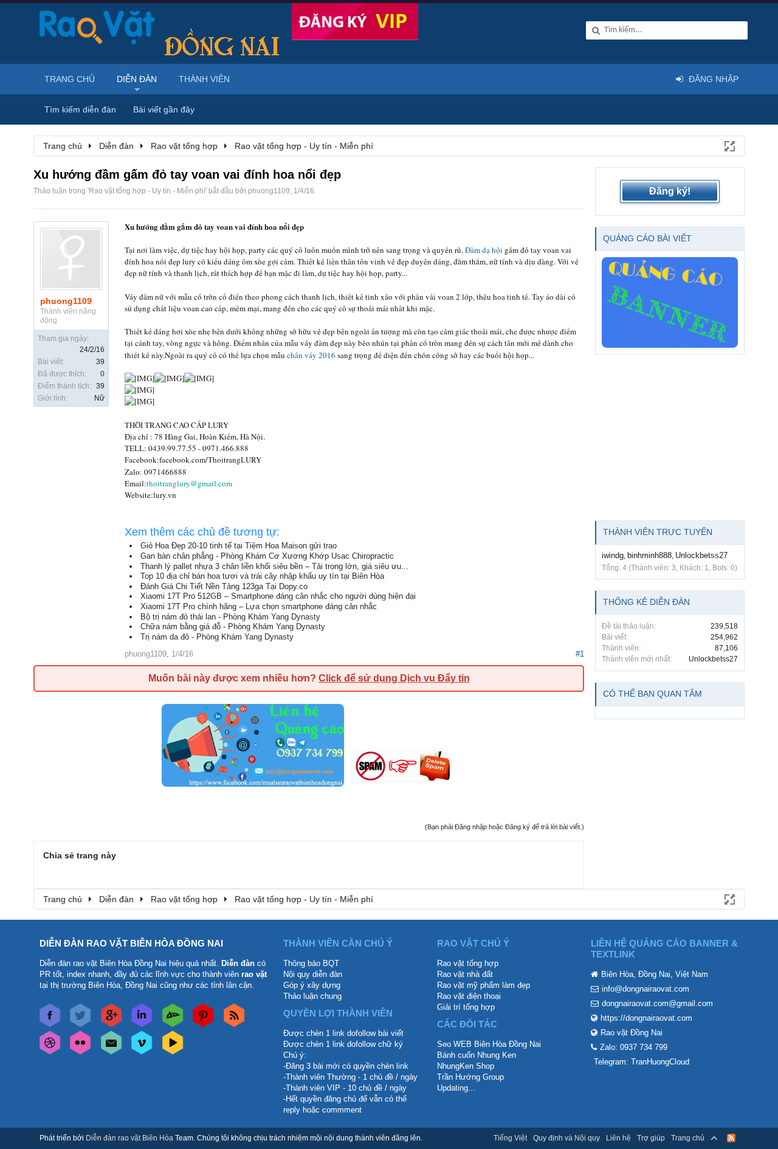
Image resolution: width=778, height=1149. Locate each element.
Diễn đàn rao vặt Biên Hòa (129, 1138)
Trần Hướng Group (470, 1077)
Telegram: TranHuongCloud (641, 1061)
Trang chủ (69, 79)
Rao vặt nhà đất (465, 974)
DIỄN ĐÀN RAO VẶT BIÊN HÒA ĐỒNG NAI (131, 943)
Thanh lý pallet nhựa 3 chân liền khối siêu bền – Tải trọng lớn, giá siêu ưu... (274, 566)
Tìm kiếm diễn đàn (80, 109)
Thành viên (204, 79)
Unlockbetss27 (701, 555)
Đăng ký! (669, 191)
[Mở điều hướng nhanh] (729, 145)
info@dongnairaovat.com (645, 988)
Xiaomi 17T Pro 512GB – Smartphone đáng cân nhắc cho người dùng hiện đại (278, 596)
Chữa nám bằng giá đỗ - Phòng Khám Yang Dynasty (232, 626)
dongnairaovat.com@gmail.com (657, 1003)
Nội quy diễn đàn (312, 974)
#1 (580, 653)
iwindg (613, 555)
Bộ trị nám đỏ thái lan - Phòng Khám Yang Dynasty (230, 616)
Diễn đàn (137, 79)
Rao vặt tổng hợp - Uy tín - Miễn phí (147, 191)
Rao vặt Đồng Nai (632, 1032)
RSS (731, 1138)
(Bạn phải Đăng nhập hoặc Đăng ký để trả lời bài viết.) (504, 826)
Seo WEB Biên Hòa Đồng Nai (489, 1044)
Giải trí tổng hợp (466, 1007)
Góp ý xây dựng (311, 985)
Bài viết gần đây (163, 109)
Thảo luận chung (312, 996)
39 (100, 361)
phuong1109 (269, 191)
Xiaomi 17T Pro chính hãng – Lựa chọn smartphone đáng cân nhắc (258, 606)
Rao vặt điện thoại (469, 996)
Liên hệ (618, 1138)
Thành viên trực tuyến (657, 532)
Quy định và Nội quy (566, 1138)
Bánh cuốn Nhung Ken (476, 1055)
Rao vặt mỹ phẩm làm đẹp (483, 985)
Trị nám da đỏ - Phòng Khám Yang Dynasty (217, 636)
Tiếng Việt (510, 1138)
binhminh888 (649, 555)
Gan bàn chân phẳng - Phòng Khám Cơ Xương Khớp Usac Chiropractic (267, 556)
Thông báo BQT (311, 963)
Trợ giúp (651, 1138)
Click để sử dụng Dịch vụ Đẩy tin (394, 678)
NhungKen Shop (465, 1066)
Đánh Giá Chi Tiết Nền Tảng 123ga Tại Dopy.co (224, 586)
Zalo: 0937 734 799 (633, 1047)
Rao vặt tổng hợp (467, 963)
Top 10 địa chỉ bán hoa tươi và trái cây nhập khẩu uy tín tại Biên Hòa (262, 576)
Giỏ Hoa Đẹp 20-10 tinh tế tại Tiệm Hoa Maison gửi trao (238, 545)
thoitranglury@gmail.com (189, 483)
